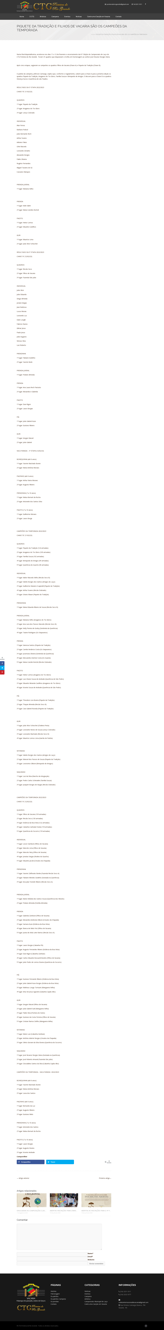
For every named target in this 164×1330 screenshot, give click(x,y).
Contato (118, 16)
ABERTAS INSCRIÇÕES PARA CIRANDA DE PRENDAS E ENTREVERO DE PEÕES (64, 1211)
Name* (90, 1253)
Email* (90, 1256)
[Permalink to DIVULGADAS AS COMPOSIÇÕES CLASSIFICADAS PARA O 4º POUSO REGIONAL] (32, 1200)
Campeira (55, 16)
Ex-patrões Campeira (58, 1299)
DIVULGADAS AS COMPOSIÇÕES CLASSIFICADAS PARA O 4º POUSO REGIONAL (32, 1211)
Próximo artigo (105, 1178)
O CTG (32, 16)
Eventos (67, 16)
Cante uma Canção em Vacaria (98, 16)
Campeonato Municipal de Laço (96, 1301)
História (53, 1291)
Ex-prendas (55, 1301)
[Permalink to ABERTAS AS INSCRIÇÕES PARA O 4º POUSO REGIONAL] (96, 1200)
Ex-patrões (54, 1296)
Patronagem (55, 1294)
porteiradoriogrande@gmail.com (117, 4)
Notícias (79, 16)
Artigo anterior (23, 1178)
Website (91, 1260)
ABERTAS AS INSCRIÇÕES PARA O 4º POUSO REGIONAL (96, 1211)
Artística (43, 16)
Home (22, 16)
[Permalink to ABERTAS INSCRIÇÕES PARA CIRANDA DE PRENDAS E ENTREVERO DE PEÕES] (64, 1200)
